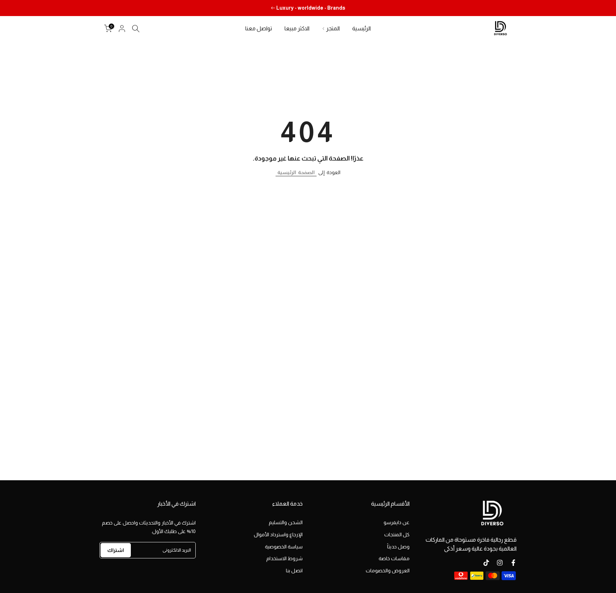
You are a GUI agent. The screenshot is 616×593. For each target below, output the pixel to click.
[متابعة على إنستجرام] (500, 562)
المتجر (333, 28)
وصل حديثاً (398, 546)
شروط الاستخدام (284, 558)
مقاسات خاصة (394, 558)
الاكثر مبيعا (296, 28)
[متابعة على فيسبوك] (513, 562)
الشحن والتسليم (286, 522)
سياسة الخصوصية (284, 546)
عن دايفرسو (397, 522)
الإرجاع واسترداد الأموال (278, 534)
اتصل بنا (294, 570)
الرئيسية (361, 28)
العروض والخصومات (388, 570)
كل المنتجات (397, 534)
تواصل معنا (258, 28)
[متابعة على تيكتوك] (486, 562)
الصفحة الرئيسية (296, 172)
